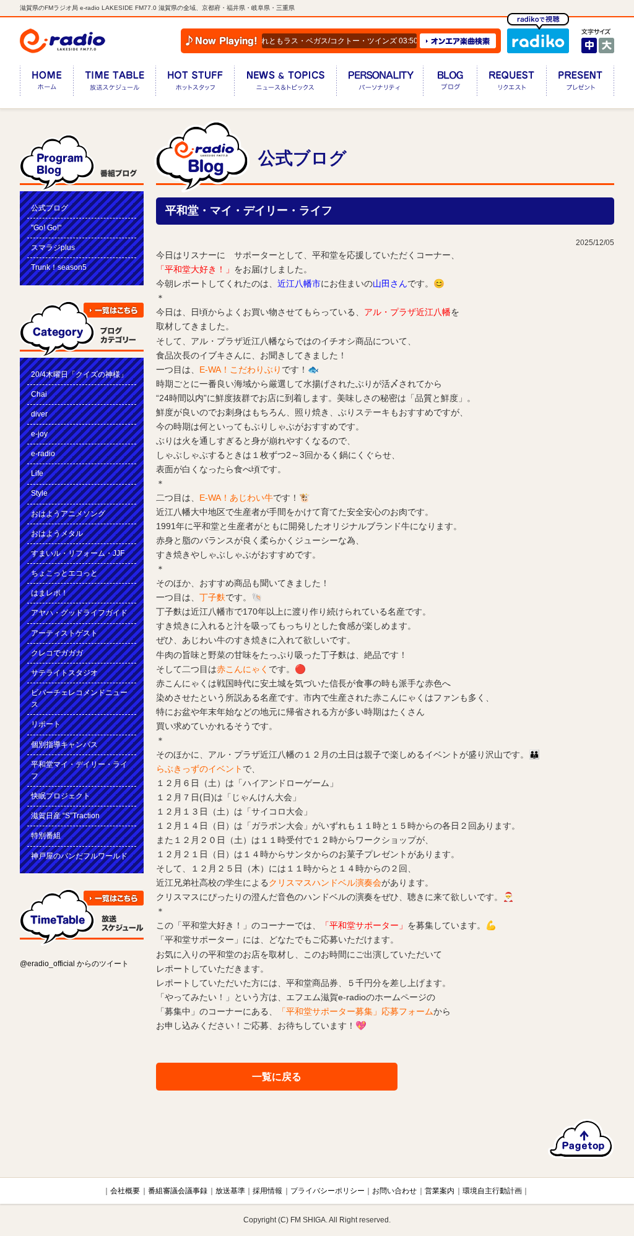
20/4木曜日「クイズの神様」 (79, 374)
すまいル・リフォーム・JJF (77, 553)
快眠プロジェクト (60, 796)
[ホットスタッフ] (194, 83)
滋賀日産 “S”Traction (65, 815)
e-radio (43, 453)
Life (37, 473)
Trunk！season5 (59, 267)
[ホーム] (46, 83)
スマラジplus (53, 247)
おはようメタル (57, 533)
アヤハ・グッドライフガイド (79, 612)
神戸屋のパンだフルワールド (79, 856)
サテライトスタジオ (64, 672)
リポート (46, 724)
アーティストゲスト (64, 633)
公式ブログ (49, 208)
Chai (39, 394)
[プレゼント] (580, 83)
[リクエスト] (511, 83)
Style (39, 493)
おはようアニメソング (68, 513)
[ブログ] (450, 83)
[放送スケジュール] (114, 83)
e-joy (39, 434)
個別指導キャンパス (64, 744)
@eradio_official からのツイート (74, 963)
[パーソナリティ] (379, 83)
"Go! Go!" (46, 227)
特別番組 (46, 835)
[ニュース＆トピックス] (285, 83)
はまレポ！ (49, 593)
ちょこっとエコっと (64, 573)
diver (39, 414)
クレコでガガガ (57, 653)
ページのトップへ (581, 1139)
